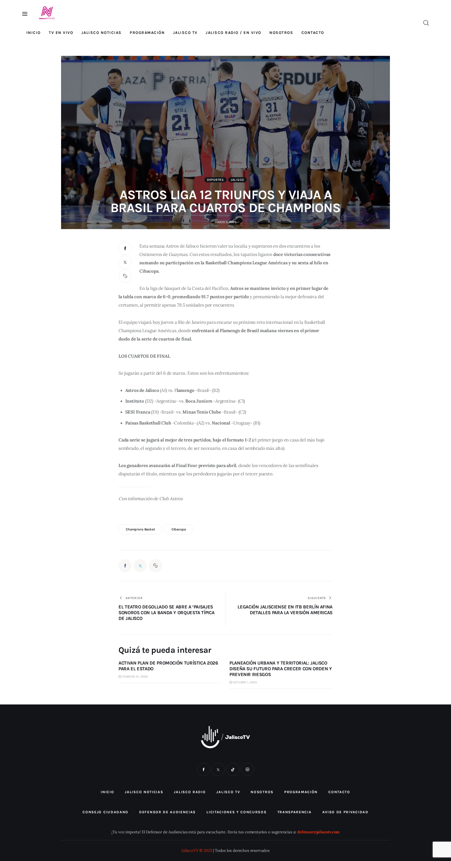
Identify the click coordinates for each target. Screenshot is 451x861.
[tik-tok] (232, 769)
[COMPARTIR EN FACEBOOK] (125, 248)
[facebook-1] (203, 769)
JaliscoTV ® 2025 (196, 850)
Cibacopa (178, 529)
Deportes (215, 180)
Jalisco (237, 180)
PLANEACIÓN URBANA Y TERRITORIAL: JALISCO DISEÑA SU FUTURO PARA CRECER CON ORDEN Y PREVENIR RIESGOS (280, 668)
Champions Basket (140, 529)
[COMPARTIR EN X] (125, 262)
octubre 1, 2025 (245, 682)
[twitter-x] (218, 769)
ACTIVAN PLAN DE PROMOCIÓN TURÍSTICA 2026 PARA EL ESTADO (168, 666)
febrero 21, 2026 (135, 676)
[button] (125, 276)
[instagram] (247, 769)
